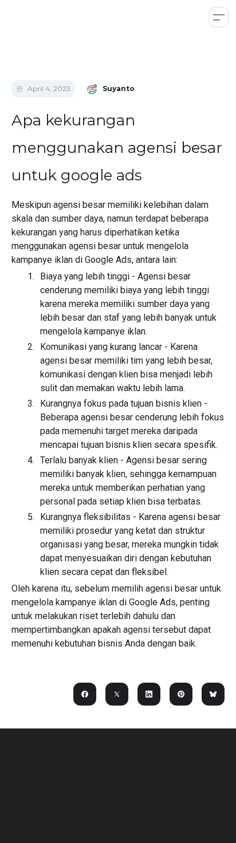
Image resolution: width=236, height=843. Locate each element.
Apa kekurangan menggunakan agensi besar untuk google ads (116, 147)
